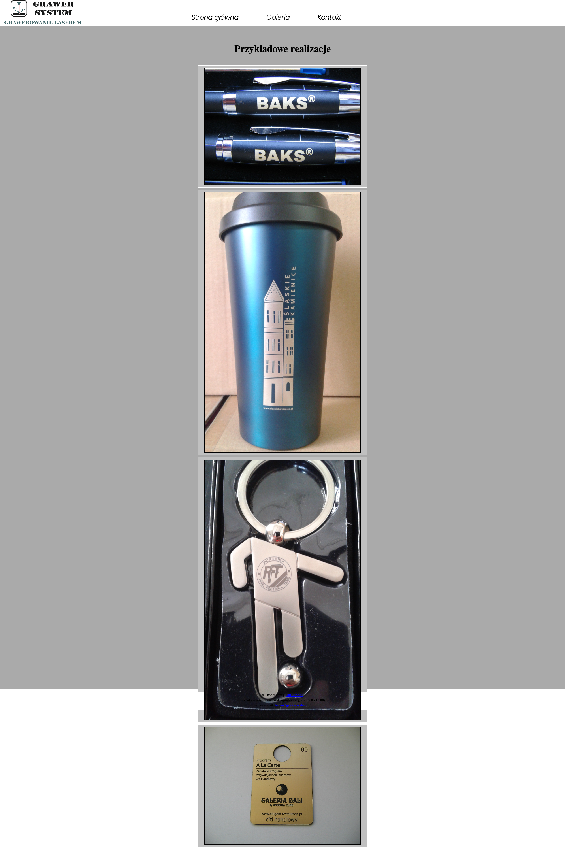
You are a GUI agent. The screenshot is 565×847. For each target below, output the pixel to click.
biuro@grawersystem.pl (292, 704)
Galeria (278, 17)
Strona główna (215, 17)
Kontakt (329, 17)
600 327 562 (294, 694)
